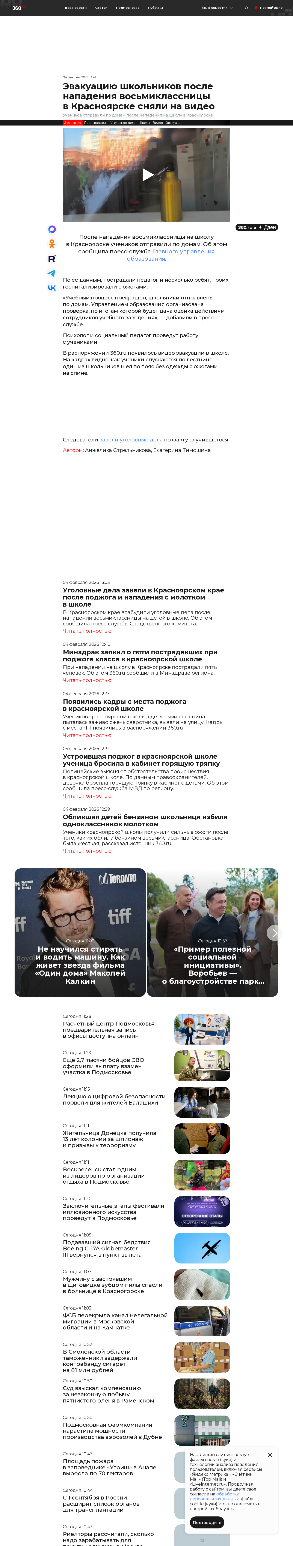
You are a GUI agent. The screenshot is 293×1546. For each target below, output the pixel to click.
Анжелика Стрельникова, (118, 450)
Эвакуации (174, 123)
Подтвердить (207, 1522)
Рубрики (155, 8)
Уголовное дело (123, 123)
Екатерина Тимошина (182, 450)
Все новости (76, 8)
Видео (158, 123)
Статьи (101, 8)
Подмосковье (128, 8)
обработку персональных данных (214, 1496)
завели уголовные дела (131, 440)
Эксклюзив (72, 123)
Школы (144, 123)
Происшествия (95, 123)
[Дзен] (257, 227)
